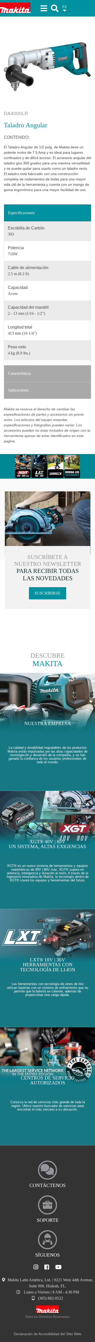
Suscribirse (47, 593)
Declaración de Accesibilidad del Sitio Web (47, 1334)
